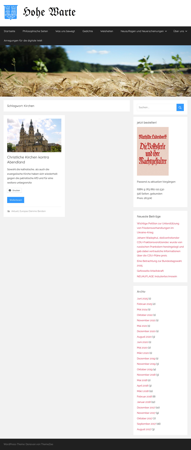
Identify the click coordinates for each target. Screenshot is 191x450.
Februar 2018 (144, 396)
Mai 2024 (142, 309)
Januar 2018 (144, 402)
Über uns (178, 31)
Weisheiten (106, 31)
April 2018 (142, 385)
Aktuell (15, 211)
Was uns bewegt (65, 31)
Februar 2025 (144, 303)
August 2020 (144, 336)
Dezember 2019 (146, 358)
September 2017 (146, 423)
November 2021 (146, 320)
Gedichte (88, 31)
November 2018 (146, 374)
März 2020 (143, 352)
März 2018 (143, 391)
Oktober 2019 (145, 369)
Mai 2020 (142, 347)
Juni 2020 (142, 342)
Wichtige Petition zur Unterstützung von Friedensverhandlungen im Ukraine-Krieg (158, 228)
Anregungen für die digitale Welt (23, 40)
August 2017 (144, 429)
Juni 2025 (142, 298)
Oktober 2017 (144, 418)
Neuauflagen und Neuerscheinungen (142, 31)
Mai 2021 (142, 325)
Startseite (9, 31)
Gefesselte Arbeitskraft (150, 270)
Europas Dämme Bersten (33, 211)
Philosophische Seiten (35, 31)
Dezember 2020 (146, 331)
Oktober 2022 (145, 314)
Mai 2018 (142, 380)
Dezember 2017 (146, 407)
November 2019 (146, 363)
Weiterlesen (15, 200)
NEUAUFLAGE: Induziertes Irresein (157, 276)
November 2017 (146, 412)
